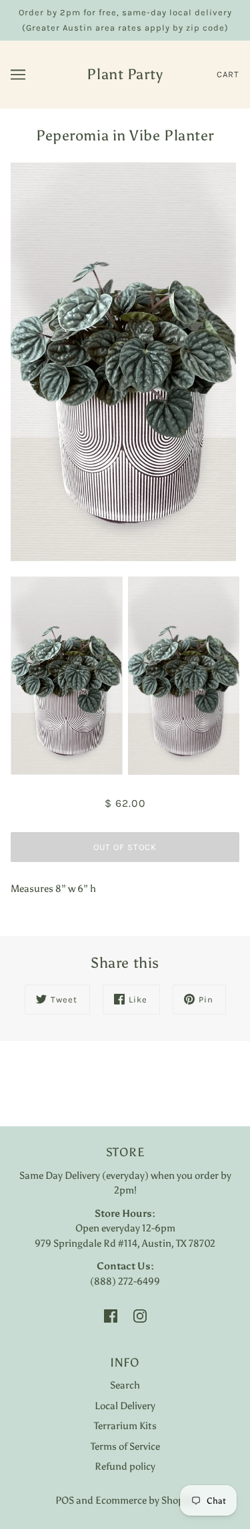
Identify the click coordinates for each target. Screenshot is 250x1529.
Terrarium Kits (125, 1426)
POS (64, 1500)
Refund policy (125, 1466)
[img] (110, 1315)
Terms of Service (125, 1446)
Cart (228, 74)
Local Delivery (125, 1406)
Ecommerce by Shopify (145, 1500)
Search (125, 1385)
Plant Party (125, 74)
